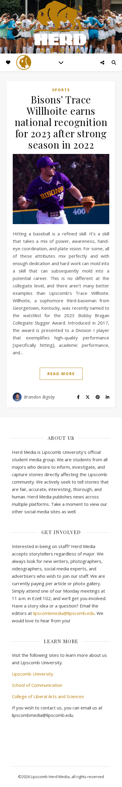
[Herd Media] (61, 27)
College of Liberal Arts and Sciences (48, 696)
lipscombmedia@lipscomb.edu (63, 613)
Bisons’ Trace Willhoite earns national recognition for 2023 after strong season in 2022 (61, 122)
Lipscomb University (32, 674)
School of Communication (37, 685)
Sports (61, 89)
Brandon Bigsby (39, 397)
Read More (61, 373)
